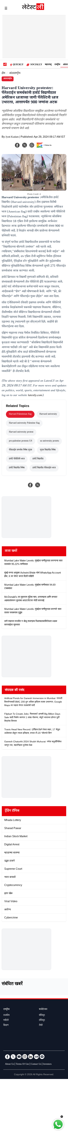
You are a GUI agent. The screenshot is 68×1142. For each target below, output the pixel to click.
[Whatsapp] (31, 145)
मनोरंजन (43, 1010)
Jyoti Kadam (12, 137)
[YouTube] (19, 1056)
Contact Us (36, 1064)
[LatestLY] (33, 9)
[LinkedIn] (30, 1056)
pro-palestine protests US (20, 441)
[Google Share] (45, 147)
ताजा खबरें (11, 551)
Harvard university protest (21, 432)
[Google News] (36, 1056)
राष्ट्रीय (57, 65)
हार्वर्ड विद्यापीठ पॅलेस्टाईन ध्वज (44, 468)
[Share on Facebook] (30, 484)
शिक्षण (6, 1025)
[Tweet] (37, 484)
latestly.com (35, 395)
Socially (36, 65)
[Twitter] (13, 1056)
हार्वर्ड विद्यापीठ (38, 459)
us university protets (49, 441)
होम (3, 73)
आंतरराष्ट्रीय (14, 73)
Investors (47, 1064)
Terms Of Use (22, 1064)
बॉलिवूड (42, 1015)
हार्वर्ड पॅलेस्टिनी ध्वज (17, 459)
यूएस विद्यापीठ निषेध (48, 450)
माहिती (6, 1020)
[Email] (42, 1056)
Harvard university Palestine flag (24, 423)
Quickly (18, 65)
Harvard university (48, 414)
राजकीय (6, 1015)
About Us (9, 1064)
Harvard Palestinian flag (20, 414)
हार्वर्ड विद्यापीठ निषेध (17, 468)
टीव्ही (41, 1025)
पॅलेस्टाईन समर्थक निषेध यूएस (20, 450)
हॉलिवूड (42, 1020)
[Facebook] (17, 145)
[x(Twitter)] (24, 145)
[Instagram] (24, 1056)
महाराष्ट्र (48, 65)
